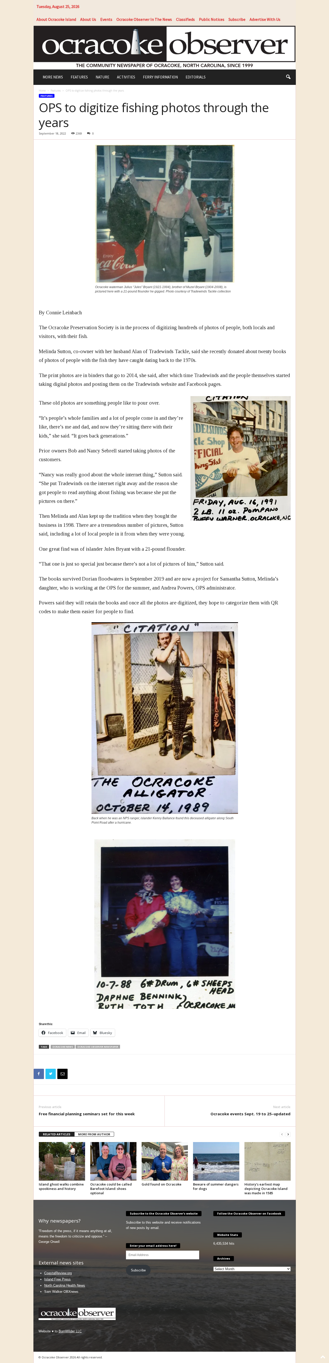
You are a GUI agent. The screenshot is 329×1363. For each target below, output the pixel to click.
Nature (102, 77)
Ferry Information (160, 77)
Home (42, 90)
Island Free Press (57, 1279)
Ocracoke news (62, 1046)
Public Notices (211, 19)
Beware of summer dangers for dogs (216, 1186)
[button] (288, 77)
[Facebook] (39, 1074)
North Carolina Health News (64, 1285)
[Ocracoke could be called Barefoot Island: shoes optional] (113, 1161)
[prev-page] (282, 1134)
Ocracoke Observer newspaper (97, 1046)
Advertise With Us (265, 19)
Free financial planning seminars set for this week (87, 1113)
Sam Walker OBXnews (61, 1292)
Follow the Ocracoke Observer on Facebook (249, 1213)
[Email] (62, 1074)
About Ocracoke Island (56, 19)
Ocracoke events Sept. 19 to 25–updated (250, 1113)
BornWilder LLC (70, 1331)
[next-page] (288, 1134)
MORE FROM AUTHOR (94, 1134)
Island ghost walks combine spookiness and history (61, 1186)
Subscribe (237, 19)
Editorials (196, 77)
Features (79, 77)
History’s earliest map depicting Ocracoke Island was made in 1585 (266, 1188)
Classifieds (185, 19)
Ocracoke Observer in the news (144, 19)
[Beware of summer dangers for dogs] (216, 1161)
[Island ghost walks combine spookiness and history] (62, 1161)
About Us (88, 19)
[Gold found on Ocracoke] (165, 1161)
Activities (126, 77)
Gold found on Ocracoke (161, 1184)
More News (53, 77)
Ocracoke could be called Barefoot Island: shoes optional (111, 1188)
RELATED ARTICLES (56, 1134)
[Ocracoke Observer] (164, 47)
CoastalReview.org (58, 1273)
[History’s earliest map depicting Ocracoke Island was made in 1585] (267, 1161)
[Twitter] (50, 1074)
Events (106, 19)
